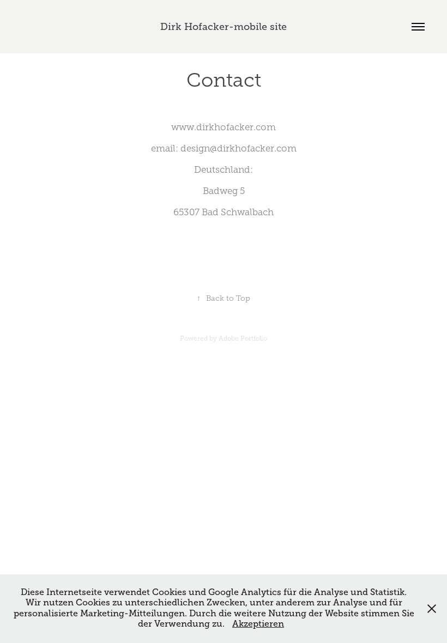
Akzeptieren (258, 624)
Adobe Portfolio (243, 338)
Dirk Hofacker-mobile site (223, 26)
